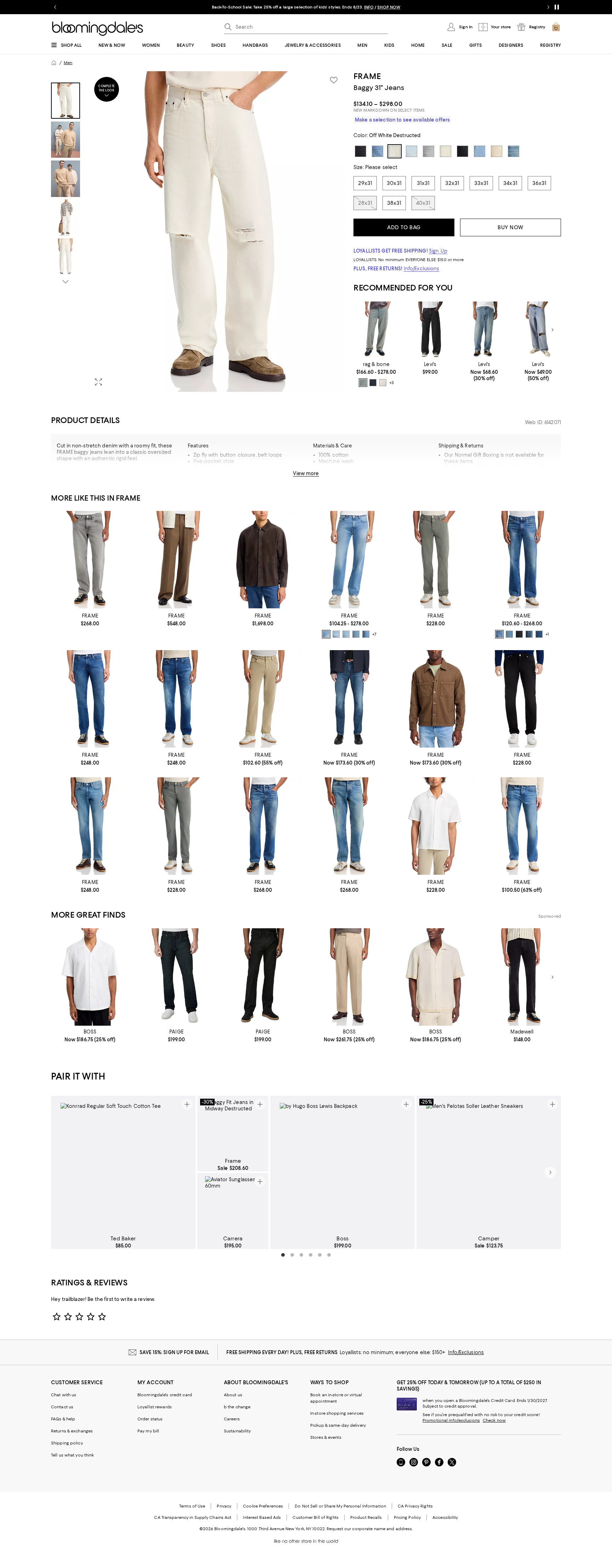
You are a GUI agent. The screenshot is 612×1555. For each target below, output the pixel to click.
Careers (232, 1418)
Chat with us (63, 1394)
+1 (547, 634)
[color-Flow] (539, 634)
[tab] (65, 101)
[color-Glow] (346, 634)
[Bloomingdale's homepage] (54, 63)
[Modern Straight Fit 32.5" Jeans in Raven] (522, 699)
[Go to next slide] (548, 7)
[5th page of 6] (320, 1255)
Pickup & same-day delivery (338, 1425)
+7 (374, 634)
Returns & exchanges (72, 1431)
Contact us (62, 1406)
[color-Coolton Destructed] (355, 634)
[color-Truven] (365, 634)
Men (68, 62)
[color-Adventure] (529, 634)
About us (233, 1394)
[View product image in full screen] (98, 382)
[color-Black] (519, 634)
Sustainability (237, 1431)
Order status (150, 1418)
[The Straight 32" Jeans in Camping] (349, 826)
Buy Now (510, 227)
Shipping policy (67, 1443)
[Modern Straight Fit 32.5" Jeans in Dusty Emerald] (436, 559)
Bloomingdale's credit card (164, 1394)
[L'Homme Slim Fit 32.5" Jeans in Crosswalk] (90, 826)
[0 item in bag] (556, 27)
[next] (550, 1172)
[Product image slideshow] (217, 231)
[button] (198, 231)
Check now (494, 1420)
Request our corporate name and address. (370, 1528)
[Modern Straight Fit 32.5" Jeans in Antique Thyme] (263, 699)
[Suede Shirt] (263, 559)
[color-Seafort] (363, 382)
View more (306, 473)
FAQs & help (63, 1418)
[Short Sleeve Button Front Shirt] (436, 826)
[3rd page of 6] (301, 1255)
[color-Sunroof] (326, 634)
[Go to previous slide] (55, 7)
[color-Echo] (509, 634)
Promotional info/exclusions (451, 1420)
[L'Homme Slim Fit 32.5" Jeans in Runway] (176, 699)
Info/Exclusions (422, 268)
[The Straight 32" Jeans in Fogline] (90, 559)
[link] (376, 374)
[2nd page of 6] (292, 1255)
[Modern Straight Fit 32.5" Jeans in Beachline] (349, 699)
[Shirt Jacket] (436, 699)
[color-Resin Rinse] (372, 382)
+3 (391, 382)
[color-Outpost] (499, 634)
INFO (369, 7)
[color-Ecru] (382, 382)
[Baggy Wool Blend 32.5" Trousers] (176, 559)
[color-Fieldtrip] (336, 634)
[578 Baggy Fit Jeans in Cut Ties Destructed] (538, 330)
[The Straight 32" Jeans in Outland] (522, 826)
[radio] (363, 382)
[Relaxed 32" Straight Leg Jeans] (349, 559)
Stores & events (325, 1437)
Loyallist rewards (154, 1406)
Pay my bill (148, 1431)
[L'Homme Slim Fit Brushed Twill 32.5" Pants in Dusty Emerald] (176, 826)
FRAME (367, 76)
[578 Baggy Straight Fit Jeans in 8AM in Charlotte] (430, 330)
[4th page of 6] (310, 1255)
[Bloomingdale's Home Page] (97, 29)
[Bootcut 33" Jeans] (522, 559)
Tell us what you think (72, 1455)
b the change (237, 1406)
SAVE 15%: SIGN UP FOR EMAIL (174, 1352)
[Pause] (556, 7)
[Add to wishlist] (333, 80)
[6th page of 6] (329, 1255)
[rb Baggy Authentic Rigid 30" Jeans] (376, 330)
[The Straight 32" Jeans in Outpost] (263, 826)
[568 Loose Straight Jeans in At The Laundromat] (484, 330)
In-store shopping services (337, 1413)
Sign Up (438, 251)
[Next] (552, 330)
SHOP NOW (388, 7)
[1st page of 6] (283, 1255)
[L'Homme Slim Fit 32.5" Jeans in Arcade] (90, 699)
